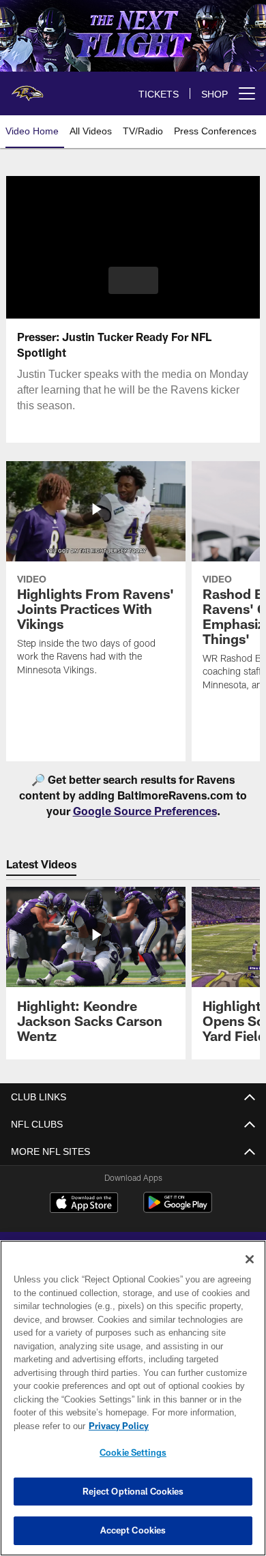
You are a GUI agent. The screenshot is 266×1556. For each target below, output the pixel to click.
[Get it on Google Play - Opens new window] (177, 1209)
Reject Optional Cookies (133, 1491)
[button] (133, 280)
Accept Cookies (133, 1530)
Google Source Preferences (145, 810)
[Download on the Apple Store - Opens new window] (84, 1204)
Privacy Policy (116, 1425)
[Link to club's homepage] (27, 88)
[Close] (250, 1259)
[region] (133, 1398)
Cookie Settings (133, 1452)
